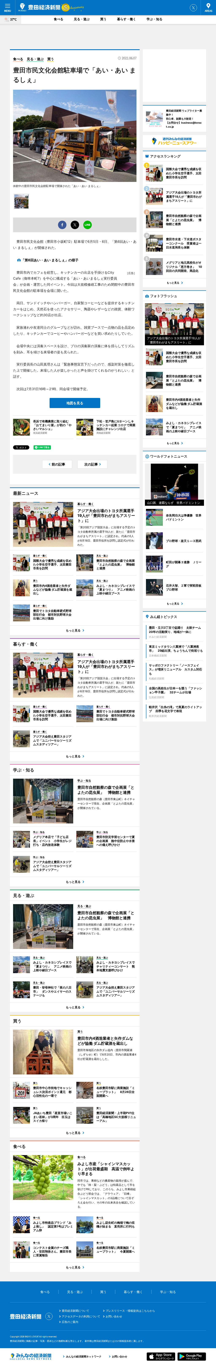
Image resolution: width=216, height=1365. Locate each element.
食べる (58, 19)
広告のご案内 (70, 1322)
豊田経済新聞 (39, 7)
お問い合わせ (114, 1316)
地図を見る (74, 403)
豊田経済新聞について (75, 1310)
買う (103, 19)
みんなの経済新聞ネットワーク (30, 1356)
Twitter (193, 7)
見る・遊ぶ (82, 19)
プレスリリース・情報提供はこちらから (130, 1310)
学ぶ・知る (154, 19)
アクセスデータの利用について (81, 1316)
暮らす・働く (126, 19)
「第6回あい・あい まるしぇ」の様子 (49, 260)
